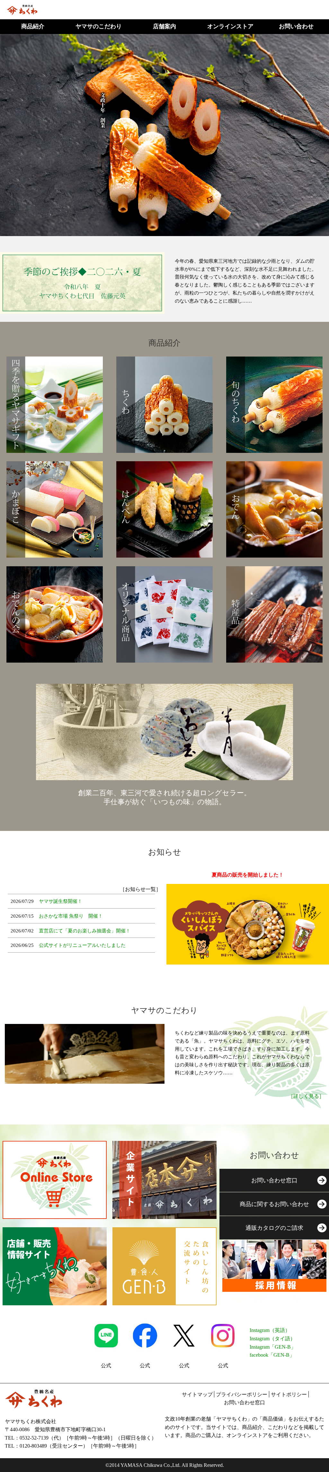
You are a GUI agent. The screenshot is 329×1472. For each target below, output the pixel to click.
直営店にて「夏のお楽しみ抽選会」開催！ (84, 930)
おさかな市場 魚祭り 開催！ (71, 916)
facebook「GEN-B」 (272, 1355)
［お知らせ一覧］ (140, 889)
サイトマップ (197, 1394)
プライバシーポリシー (241, 1394)
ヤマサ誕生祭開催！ (60, 901)
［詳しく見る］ (306, 1096)
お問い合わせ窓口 (244, 1402)
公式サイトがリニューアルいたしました (82, 945)
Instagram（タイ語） (272, 1338)
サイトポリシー (289, 1394)
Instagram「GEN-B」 (273, 1347)
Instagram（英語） (270, 1330)
